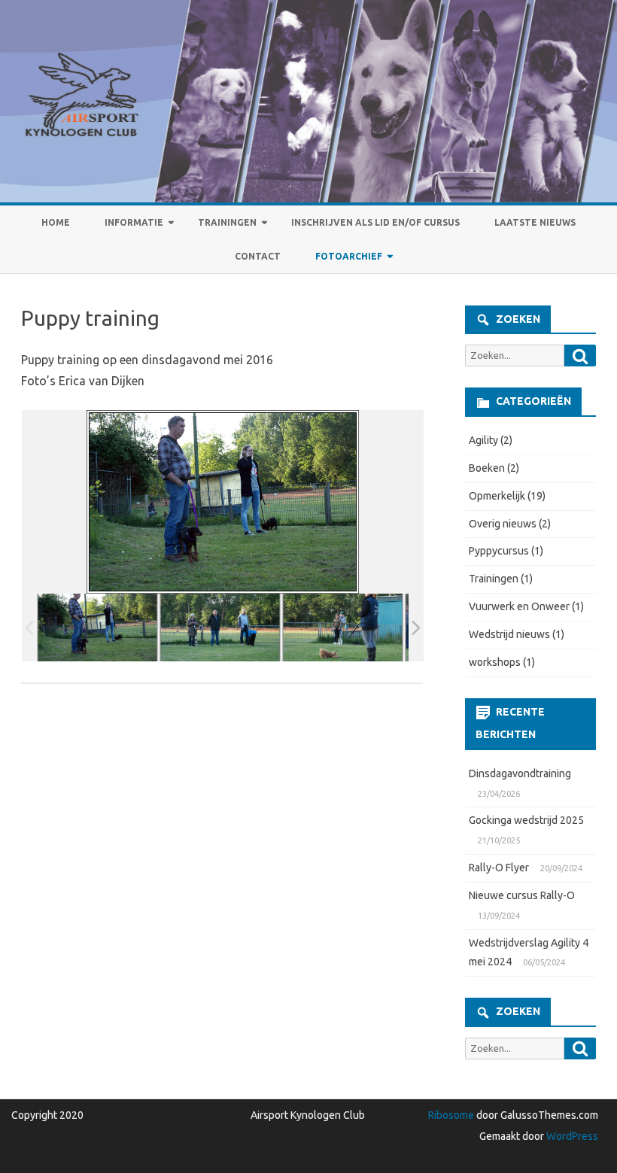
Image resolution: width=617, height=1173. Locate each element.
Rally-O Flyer (499, 868)
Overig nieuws (502, 524)
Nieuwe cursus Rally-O (522, 895)
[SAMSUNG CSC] (97, 628)
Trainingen (227, 222)
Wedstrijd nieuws (509, 634)
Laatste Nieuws (535, 222)
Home (55, 222)
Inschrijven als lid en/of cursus (375, 222)
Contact (258, 256)
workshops (495, 662)
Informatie (134, 222)
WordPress (571, 1136)
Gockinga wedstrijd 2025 (526, 820)
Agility (483, 440)
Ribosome (451, 1115)
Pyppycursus (499, 551)
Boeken (487, 468)
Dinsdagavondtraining (520, 773)
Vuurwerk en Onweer (519, 606)
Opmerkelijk (497, 496)
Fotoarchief (348, 256)
